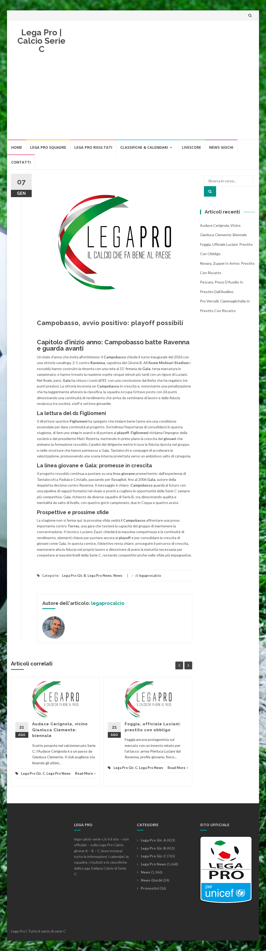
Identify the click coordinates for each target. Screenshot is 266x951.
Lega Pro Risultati (93, 147)
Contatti (21, 162)
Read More (84, 773)
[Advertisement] (133, 100)
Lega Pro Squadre (48, 147)
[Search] (210, 191)
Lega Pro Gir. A (153, 840)
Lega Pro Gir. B (74, 575)
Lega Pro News (100, 575)
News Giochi (221, 147)
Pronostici (150, 888)
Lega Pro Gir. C (33, 773)
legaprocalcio (150, 575)
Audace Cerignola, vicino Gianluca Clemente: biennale (60, 730)
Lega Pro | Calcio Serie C (41, 41)
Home (16, 147)
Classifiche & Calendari (144, 147)
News (117, 575)
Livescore (191, 147)
